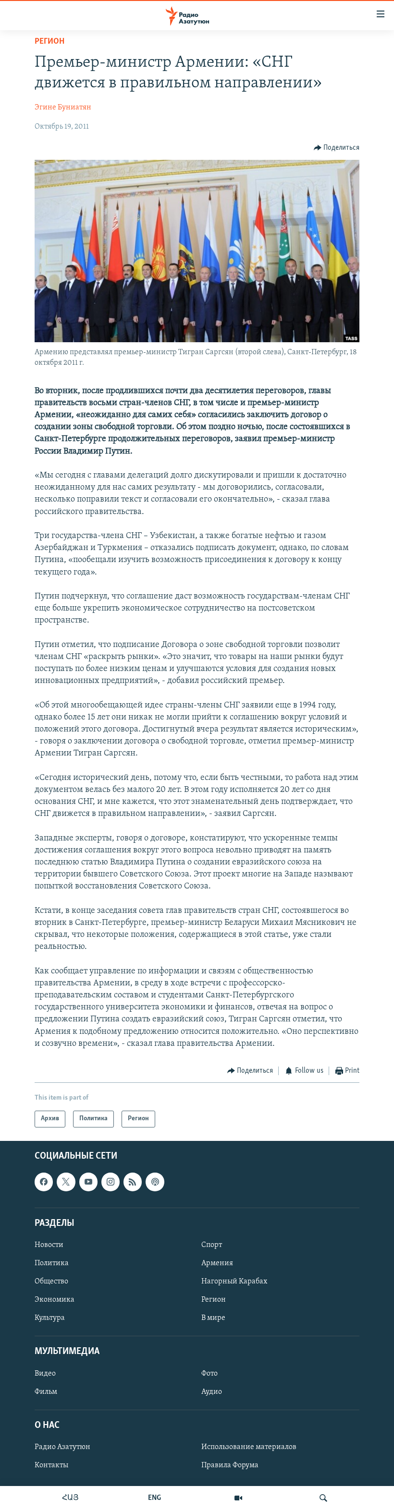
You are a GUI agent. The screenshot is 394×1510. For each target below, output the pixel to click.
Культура (50, 1318)
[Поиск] (323, 1498)
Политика (52, 1263)
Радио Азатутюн (62, 1446)
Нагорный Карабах (234, 1281)
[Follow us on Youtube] (88, 1182)
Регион (49, 41)
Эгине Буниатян (63, 107)
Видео (45, 1373)
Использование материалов (248, 1446)
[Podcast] (155, 1182)
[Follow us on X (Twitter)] (66, 1182)
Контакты (51, 1465)
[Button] (337, 148)
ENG (154, 1498)
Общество (51, 1281)
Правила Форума (230, 1465)
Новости (49, 1244)
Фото (209, 1373)
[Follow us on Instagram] (110, 1182)
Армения (217, 1263)
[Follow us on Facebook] (44, 1182)
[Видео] (238, 1498)
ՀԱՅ (70, 1498)
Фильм (46, 1391)
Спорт (211, 1244)
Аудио (211, 1391)
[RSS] (132, 1182)
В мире (213, 1318)
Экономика (54, 1300)
